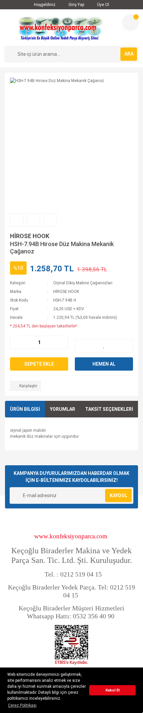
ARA (128, 53)
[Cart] (130, 22)
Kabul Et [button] (112, 690)
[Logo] (60, 27)
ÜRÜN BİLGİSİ (25, 409)
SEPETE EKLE (39, 364)
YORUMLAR (62, 409)
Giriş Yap (76, 4)
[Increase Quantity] (63, 342)
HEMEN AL (103, 364)
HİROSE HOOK (29, 235)
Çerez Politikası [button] (22, 705)
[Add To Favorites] (104, 345)
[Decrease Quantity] (15, 342)
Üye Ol (102, 4)
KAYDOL (118, 495)
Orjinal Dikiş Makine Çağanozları (82, 283)
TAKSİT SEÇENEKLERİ (109, 409)
